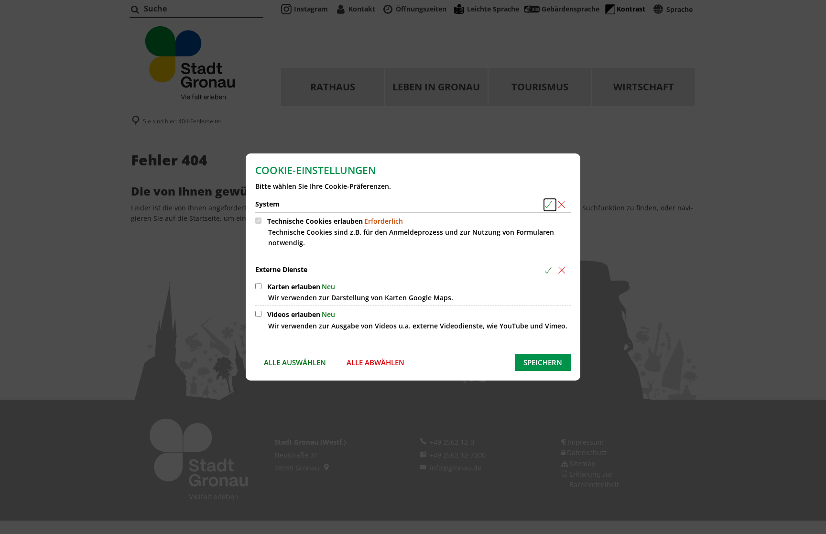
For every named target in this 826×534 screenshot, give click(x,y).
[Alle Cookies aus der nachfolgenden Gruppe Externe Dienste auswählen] (550, 270)
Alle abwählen (375, 362)
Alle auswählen (295, 362)
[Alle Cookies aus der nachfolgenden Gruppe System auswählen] (550, 205)
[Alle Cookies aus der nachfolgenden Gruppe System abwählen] (563, 205)
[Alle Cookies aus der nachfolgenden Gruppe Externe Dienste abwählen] (563, 270)
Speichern (542, 362)
